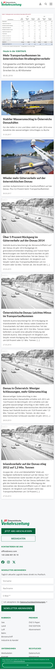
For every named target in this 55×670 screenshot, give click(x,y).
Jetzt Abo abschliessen (18, 531)
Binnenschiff (7, 636)
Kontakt (4, 656)
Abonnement (34, 629)
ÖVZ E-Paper (34, 622)
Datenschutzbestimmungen (32, 602)
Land (3, 626)
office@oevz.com (9, 551)
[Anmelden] (40, 4)
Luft (3, 629)
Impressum (34, 656)
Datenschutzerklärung (19, 661)
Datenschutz (34, 653)
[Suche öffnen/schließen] (45, 4)
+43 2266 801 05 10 (9, 555)
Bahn (3, 633)
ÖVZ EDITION (34, 626)
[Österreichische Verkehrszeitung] (11, 4)
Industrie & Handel (9, 640)
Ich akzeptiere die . (25, 602)
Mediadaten (18, 538)
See (3, 622)
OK (27, 665)
